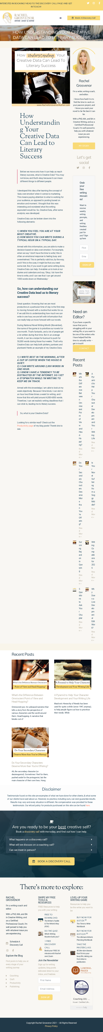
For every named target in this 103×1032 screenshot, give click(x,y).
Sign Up (86, 265)
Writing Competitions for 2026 (93, 555)
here (88, 805)
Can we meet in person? (22, 850)
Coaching (43, 28)
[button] (60, 18)
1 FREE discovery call (50, 944)
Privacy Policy (51, 1026)
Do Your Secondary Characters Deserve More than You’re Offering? (30, 764)
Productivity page (25, 425)
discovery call (31, 831)
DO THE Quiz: (51, 931)
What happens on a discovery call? (28, 839)
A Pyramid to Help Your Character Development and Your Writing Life (72, 697)
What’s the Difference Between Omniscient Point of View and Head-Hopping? (80, 409)
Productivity (57, 28)
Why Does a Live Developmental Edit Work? (93, 608)
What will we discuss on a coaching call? (31, 844)
